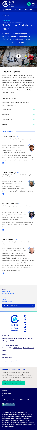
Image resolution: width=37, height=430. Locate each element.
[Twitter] (3, 163)
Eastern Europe (7, 301)
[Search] (29, 4)
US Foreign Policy (8, 293)
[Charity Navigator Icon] (18, 404)
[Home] (4, 15)
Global (4, 299)
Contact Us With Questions (10, 361)
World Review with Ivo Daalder (12, 22)
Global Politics (7, 291)
